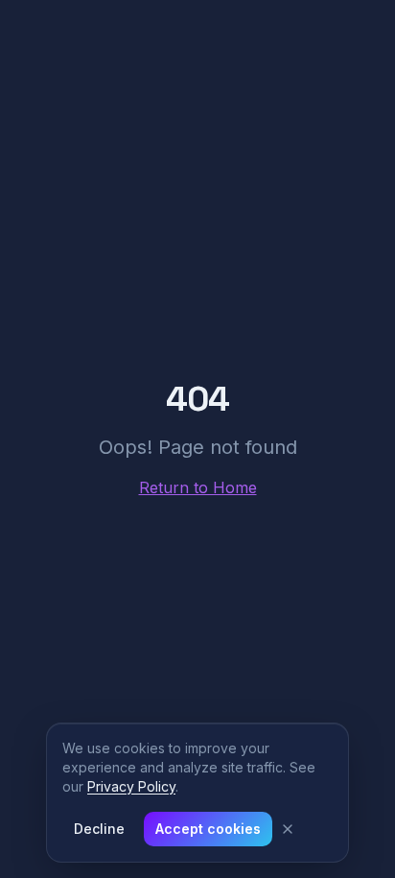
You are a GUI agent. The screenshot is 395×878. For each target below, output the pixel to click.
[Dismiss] (287, 829)
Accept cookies (208, 828)
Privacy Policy (131, 786)
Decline (99, 828)
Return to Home (198, 487)
